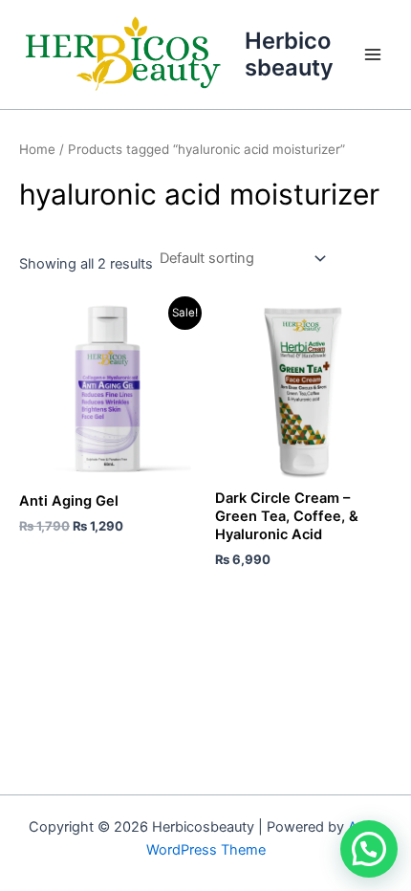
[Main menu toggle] (373, 54)
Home (37, 149)
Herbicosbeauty (289, 54)
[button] (369, 849)
